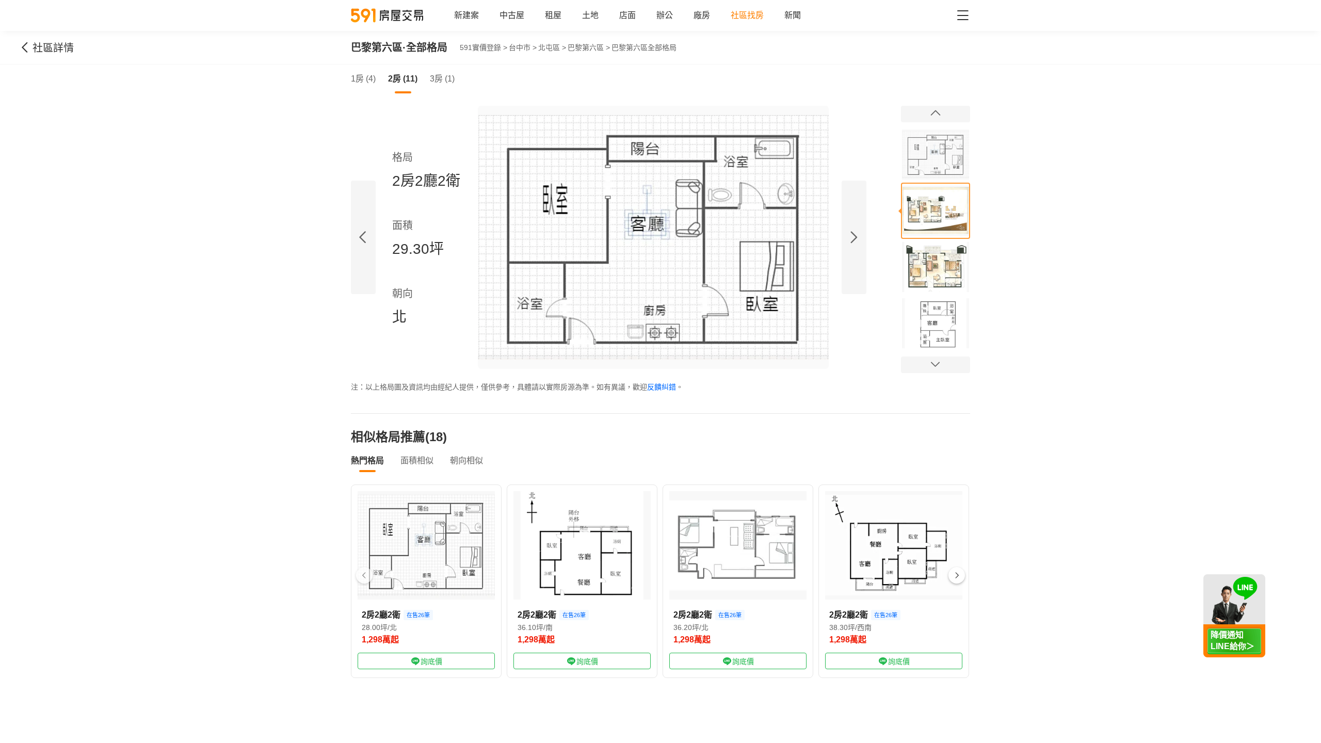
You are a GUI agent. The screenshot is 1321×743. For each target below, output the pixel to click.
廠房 (702, 15)
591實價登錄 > (483, 47)
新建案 (466, 15)
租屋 (553, 15)
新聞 (792, 15)
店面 (627, 15)
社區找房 (747, 15)
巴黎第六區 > (589, 47)
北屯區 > (552, 47)
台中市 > (523, 47)
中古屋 (512, 15)
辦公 (664, 15)
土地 (590, 15)
